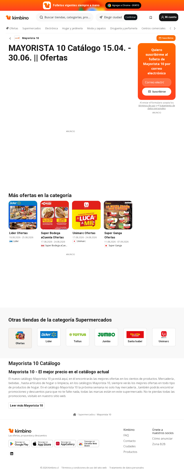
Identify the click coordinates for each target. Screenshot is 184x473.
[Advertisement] (70, 158)
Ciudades (129, 446)
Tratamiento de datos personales (126, 467)
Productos (130, 452)
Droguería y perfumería (123, 28)
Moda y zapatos (96, 28)
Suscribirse (167, 38)
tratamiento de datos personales (161, 107)
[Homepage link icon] (74, 414)
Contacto (129, 441)
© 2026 (49, 467)
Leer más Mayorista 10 (26, 405)
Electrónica (51, 28)
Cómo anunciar (162, 438)
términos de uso (147, 105)
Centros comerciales (153, 28)
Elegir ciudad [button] (113, 17)
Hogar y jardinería (72, 28)
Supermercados (31, 28)
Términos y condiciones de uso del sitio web (84, 467)
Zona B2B (158, 444)
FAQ (126, 435)
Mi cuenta (170, 17)
